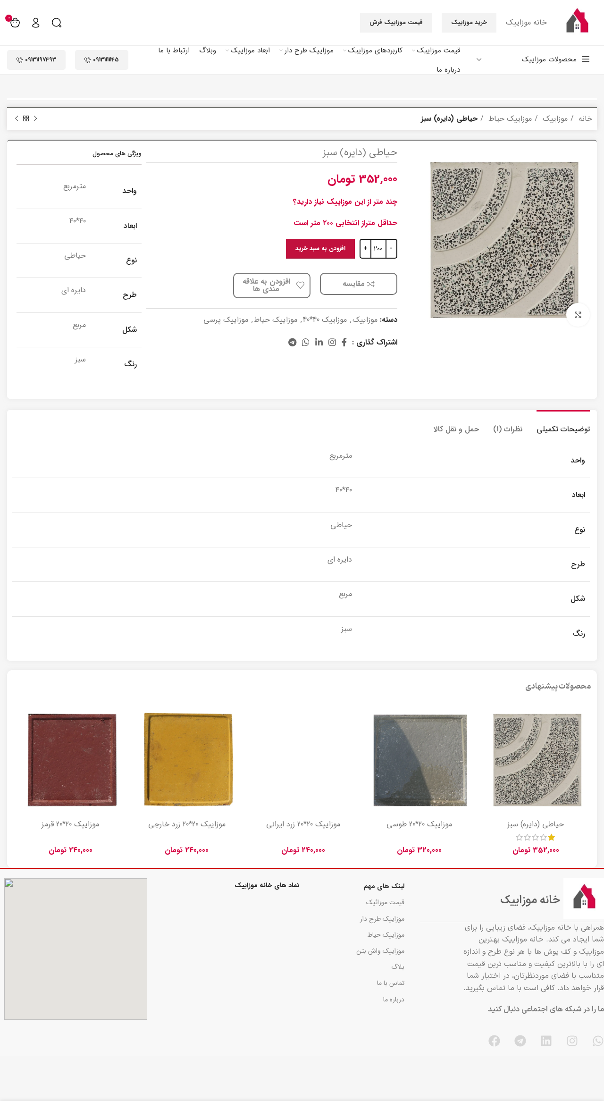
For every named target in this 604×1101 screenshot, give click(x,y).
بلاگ (397, 967)
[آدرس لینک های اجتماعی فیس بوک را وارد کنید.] (344, 342)
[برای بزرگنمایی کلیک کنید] (578, 315)
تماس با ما (390, 983)
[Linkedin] (546, 1041)
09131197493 (40, 60)
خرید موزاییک (469, 22)
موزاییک (554, 119)
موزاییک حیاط (509, 119)
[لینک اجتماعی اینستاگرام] (332, 342)
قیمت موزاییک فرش (396, 22)
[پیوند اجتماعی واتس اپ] (305, 342)
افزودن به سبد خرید (320, 248)
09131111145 (106, 60)
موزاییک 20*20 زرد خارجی (187, 824)
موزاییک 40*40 (325, 320)
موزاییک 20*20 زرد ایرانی (303, 824)
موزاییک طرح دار (382, 919)
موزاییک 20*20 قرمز (70, 824)
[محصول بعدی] (16, 119)
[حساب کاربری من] (35, 22)
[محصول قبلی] (35, 119)
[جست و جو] (56, 22)
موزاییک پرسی (225, 320)
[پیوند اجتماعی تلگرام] (292, 342)
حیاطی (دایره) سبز (535, 824)
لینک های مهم (384, 886)
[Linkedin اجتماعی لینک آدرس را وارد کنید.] (319, 342)
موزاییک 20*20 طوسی (419, 824)
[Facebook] (494, 1041)
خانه (584, 119)
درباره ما (393, 999)
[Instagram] (572, 1041)
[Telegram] (520, 1041)
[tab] (563, 424)
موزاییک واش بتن (380, 951)
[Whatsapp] (598, 1041)
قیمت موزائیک (385, 902)
